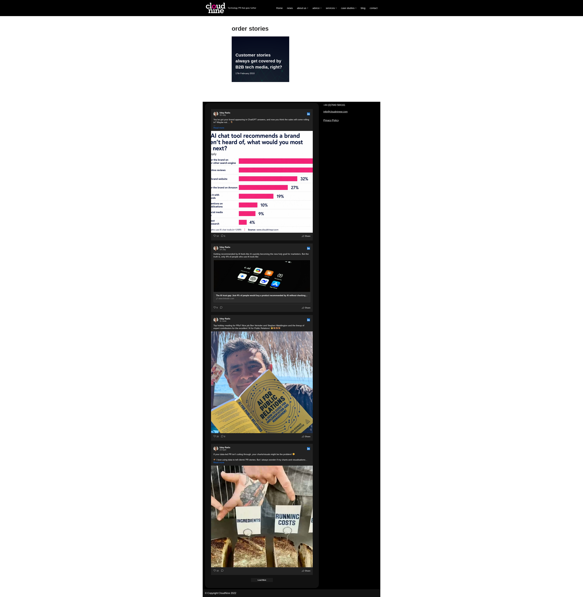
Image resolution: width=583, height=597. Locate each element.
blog (363, 8)
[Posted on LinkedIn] (308, 114)
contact (373, 8)
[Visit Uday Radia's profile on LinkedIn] (216, 113)
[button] (307, 8)
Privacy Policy (331, 120)
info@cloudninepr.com (335, 111)
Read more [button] (218, 128)
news (290, 8)
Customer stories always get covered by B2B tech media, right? (258, 61)
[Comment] (220, 308)
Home (279, 8)
